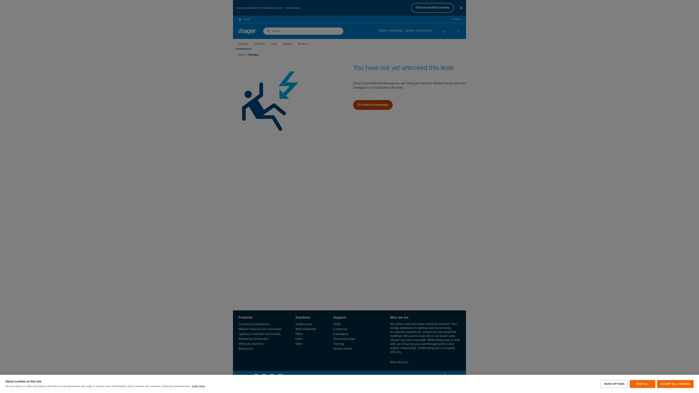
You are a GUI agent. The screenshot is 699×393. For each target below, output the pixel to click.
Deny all (642, 384)
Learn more (198, 386)
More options (614, 384)
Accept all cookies (675, 384)
